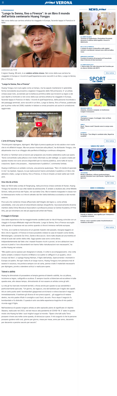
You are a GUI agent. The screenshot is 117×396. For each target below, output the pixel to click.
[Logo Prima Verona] (58, 2)
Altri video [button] (110, 183)
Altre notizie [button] (110, 73)
